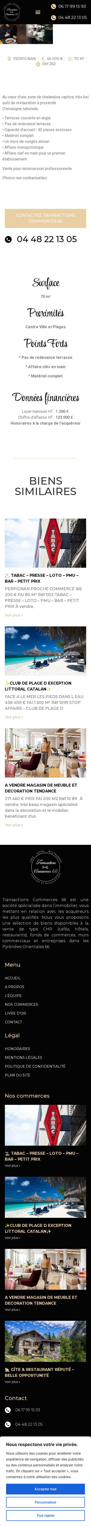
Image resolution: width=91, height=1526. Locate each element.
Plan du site (17, 1075)
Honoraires (17, 1049)
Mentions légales (23, 1057)
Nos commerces (21, 1004)
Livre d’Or (15, 1013)
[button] (38, 12)
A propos (14, 987)
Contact (13, 1022)
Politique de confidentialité (35, 1066)
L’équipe (13, 996)
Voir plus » (14, 615)
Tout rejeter (45, 1515)
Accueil (13, 978)
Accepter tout (45, 1489)
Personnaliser (45, 1502)
